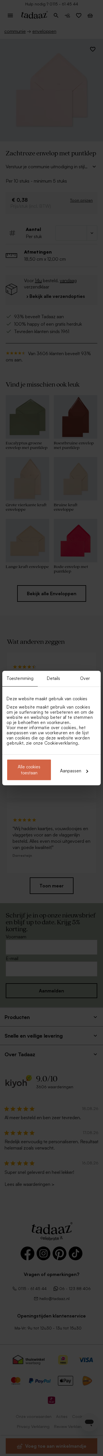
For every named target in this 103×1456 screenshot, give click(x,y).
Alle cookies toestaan (29, 770)
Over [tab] (85, 678)
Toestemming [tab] (20, 678)
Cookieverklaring (61, 743)
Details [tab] (53, 678)
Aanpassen (70, 771)
